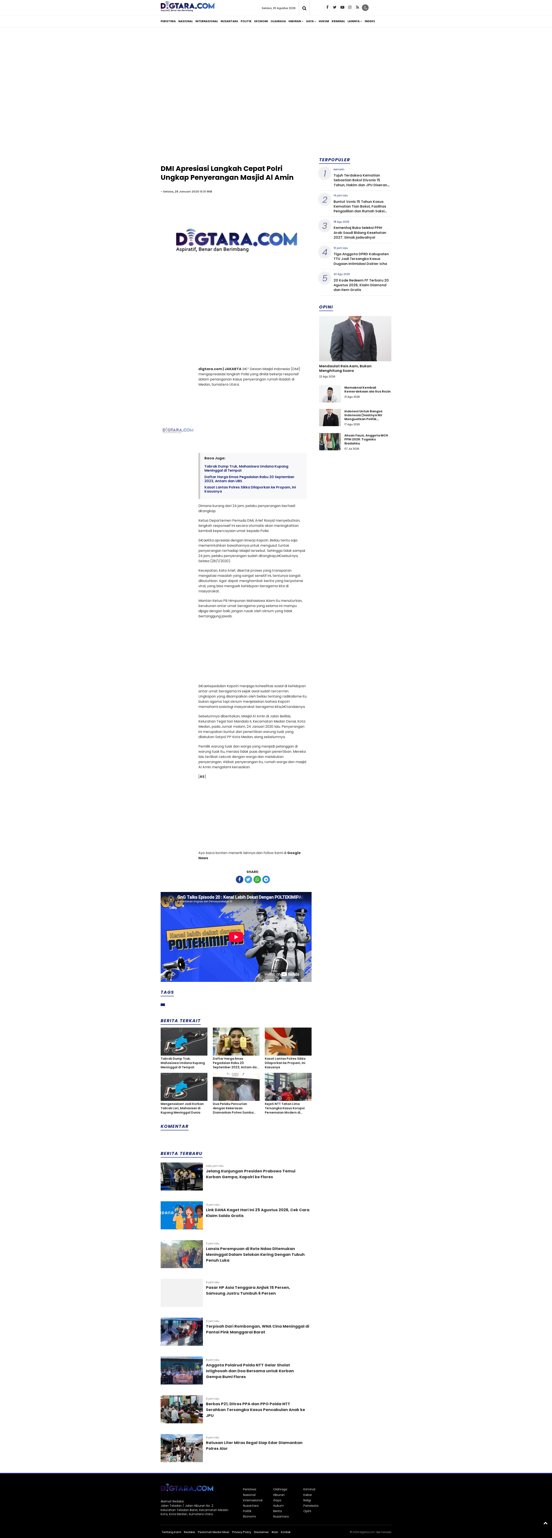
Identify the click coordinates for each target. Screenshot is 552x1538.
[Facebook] (327, 7)
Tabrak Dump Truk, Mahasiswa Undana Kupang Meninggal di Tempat (246, 468)
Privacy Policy (241, 1532)
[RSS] (357, 7)
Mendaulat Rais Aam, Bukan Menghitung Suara (345, 368)
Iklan (275, 1532)
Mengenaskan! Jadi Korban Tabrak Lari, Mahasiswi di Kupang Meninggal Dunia (182, 1108)
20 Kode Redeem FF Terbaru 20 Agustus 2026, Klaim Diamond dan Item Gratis (361, 285)
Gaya (310, 21)
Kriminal (338, 21)
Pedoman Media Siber (213, 1532)
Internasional (206, 21)
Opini (307, 1511)
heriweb (386, 1532)
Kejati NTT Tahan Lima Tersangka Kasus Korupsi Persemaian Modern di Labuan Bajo (285, 1108)
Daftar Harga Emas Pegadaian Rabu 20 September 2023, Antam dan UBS (249, 479)
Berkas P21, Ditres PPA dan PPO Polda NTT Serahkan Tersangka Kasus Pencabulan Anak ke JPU (255, 1409)
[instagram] (350, 7)
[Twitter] (335, 7)
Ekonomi (261, 21)
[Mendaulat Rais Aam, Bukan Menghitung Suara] (355, 353)
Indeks (370, 21)
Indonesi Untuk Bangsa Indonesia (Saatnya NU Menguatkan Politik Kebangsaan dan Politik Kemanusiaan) (363, 419)
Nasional (185, 21)
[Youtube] (342, 7)
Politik (246, 21)
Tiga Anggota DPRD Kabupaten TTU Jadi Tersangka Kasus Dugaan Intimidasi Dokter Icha (361, 259)
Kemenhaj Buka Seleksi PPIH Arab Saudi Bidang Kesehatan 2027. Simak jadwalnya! (360, 232)
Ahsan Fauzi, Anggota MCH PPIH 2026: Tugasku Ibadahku (366, 439)
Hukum (324, 21)
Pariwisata (310, 1506)
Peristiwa (168, 21)
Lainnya (354, 21)
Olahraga (278, 21)
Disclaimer (261, 1532)
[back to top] (545, 1523)
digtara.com (367, 1532)
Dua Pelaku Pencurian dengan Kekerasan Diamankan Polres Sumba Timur (233, 1108)
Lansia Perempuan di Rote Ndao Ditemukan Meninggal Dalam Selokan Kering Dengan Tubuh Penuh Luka (255, 1254)
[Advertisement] (276, 64)
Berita (277, 1511)
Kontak (286, 1532)
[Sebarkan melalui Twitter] (248, 879)
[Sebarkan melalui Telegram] (266, 879)
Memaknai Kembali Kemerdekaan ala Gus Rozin (367, 389)
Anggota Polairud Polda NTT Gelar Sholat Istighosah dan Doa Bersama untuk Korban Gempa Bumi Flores (250, 1370)
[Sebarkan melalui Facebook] (239, 879)
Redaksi (189, 1532)
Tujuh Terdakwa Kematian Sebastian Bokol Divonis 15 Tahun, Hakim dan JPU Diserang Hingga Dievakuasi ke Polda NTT (362, 182)
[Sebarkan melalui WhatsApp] (257, 879)
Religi (307, 1500)
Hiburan (295, 21)
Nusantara (229, 21)
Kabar (307, 1495)
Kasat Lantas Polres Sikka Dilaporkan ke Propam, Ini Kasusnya (250, 489)
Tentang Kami (171, 1532)
